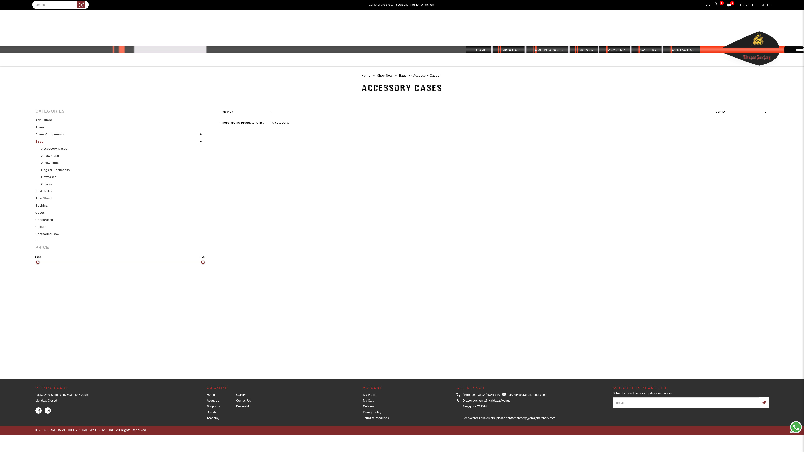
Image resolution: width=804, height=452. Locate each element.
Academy (213, 418)
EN (742, 5)
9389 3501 (494, 394)
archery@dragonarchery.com (528, 394)
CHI (751, 5)
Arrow (39, 127)
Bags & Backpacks (55, 170)
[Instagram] (48, 410)
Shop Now (384, 75)
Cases (40, 212)
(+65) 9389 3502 (474, 394)
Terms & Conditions (376, 418)
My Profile (369, 394)
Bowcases (49, 177)
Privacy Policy (372, 412)
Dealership (243, 406)
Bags (403, 75)
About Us (213, 400)
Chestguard (44, 219)
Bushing (41, 205)
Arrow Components (49, 134)
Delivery (368, 406)
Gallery (241, 394)
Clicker (40, 227)
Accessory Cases (426, 75)
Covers (46, 184)
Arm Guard (43, 120)
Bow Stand (43, 198)
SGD (765, 5)
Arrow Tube (50, 163)
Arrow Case (50, 155)
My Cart (368, 400)
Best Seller (43, 191)
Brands (211, 412)
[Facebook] (38, 410)
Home (366, 75)
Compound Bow (47, 234)
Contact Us (243, 400)
